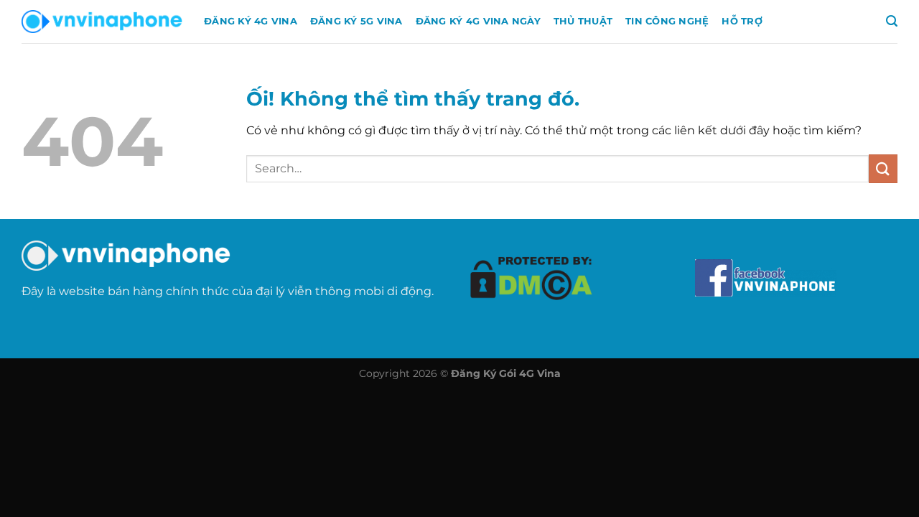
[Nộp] (883, 168)
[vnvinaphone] (102, 21)
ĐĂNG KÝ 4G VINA (250, 21)
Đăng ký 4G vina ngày (478, 21)
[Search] (891, 21)
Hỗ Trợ (742, 21)
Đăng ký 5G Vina (356, 21)
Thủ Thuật (583, 21)
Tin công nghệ (667, 21)
